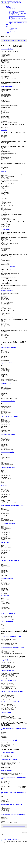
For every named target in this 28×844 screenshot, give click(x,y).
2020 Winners (9, 7)
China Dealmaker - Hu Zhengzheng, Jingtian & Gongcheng (16, 12)
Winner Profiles (12, 9)
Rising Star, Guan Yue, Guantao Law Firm (18, 21)
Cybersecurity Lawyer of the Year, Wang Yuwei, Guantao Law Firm (17, 14)
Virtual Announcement (11, 24)
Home (7, 6)
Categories (11, 29)
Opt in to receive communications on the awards (10, 839)
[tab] (14, 49)
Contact (8, 33)
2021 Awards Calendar (14, 28)
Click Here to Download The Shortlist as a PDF (14, 40)
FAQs (7, 26)
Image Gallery (12, 30)
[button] (14, 49)
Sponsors (8, 32)
